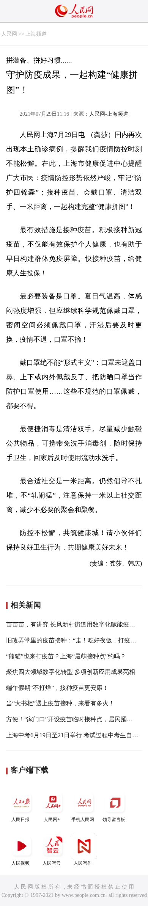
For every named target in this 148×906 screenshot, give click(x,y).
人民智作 (83, 863)
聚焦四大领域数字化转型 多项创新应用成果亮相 (70, 672)
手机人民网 (82, 819)
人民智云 (52, 863)
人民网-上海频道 (108, 114)
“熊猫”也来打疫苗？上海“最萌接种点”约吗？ (66, 656)
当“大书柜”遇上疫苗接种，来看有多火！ (60, 703)
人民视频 (20, 863)
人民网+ (52, 819)
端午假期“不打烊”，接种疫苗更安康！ (57, 688)
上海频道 (36, 34)
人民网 (9, 34)
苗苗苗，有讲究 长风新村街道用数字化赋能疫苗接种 (76, 624)
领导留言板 (113, 819)
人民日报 (20, 819)
